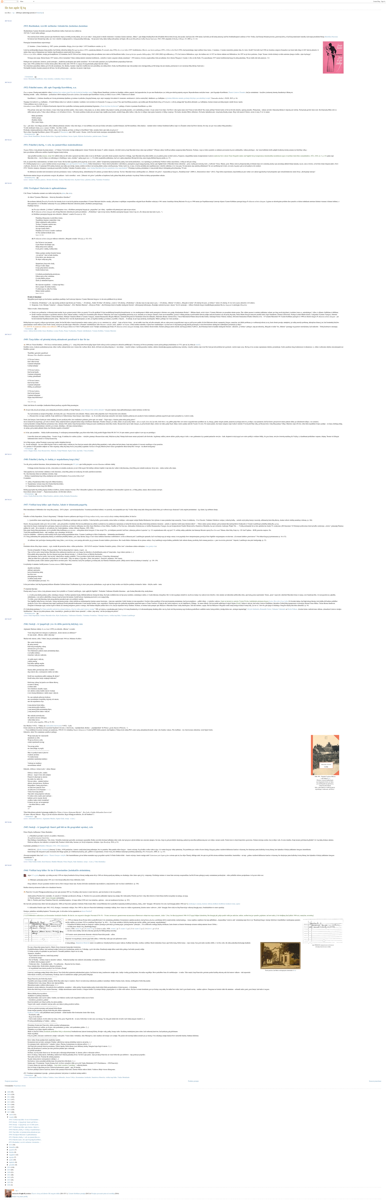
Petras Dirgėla (67, 862)
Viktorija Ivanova (103, 615)
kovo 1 (150, 928)
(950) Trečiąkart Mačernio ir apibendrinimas (45, 188)
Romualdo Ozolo (265, 609)
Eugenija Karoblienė (61, 136)
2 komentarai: (29, 77)
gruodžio (12, 1165)
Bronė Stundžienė (34, 136)
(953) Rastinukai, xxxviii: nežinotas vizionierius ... (25, 1142)
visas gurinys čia (150, 546)
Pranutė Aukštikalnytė (84, 331)
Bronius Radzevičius (47, 136)
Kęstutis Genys (80, 180)
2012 (9, 1099)
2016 (9, 1109)
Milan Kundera (48, 496)
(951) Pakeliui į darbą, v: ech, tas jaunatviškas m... (25, 1137)
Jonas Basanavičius (44, 451)
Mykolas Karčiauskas (85, 136)
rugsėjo (11, 1157)
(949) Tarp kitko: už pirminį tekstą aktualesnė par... (25, 1132)
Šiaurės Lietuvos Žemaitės (237, 92)
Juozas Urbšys (70, 1077)
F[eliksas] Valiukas (34, 1012)
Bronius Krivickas (52, 180)
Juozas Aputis (72, 136)
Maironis (53, 451)
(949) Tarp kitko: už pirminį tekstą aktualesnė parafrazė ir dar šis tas (56, 339)
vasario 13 (123, 928)
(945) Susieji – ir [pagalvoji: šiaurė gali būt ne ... (24, 1122)
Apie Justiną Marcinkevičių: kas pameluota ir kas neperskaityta (107, 168)
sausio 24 (78, 928)
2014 (9, 1104)
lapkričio (12, 1162)
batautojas (40, 13)
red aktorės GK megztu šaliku (46, 1193)
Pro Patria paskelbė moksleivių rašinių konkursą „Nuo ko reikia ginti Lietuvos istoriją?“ (67, 609)
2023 (9, 1180)
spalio (11, 1160)
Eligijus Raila (33, 451)
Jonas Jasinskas (48, 79)
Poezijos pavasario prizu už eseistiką (102, 1193)
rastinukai (57, 79)
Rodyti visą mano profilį (19, 1196)
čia (329, 778)
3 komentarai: (29, 329)
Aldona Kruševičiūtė (35, 331)
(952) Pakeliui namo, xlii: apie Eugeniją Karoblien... (25, 1140)
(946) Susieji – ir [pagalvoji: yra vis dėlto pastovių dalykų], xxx (53, 624)
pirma (63, 193)
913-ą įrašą (35, 875)
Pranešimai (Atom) (20, 1086)
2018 (9, 1167)
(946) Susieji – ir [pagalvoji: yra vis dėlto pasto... (24, 1124)
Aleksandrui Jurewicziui (53, 726)
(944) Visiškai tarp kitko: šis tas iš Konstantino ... (24, 1119)
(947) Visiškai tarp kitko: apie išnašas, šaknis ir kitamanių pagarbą (55, 504)
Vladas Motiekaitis (123, 1077)
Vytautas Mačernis (110, 331)
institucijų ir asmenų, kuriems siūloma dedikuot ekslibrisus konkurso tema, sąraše (214, 904)
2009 (9, 1092)
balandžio (12, 1147)
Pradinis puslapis (193, 1081)
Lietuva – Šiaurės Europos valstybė (54, 855)
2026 (9, 1185)
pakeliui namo (97, 136)
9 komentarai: (29, 1075)
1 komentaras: (29, 816)
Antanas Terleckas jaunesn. (37, 180)
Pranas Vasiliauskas (70, 331)
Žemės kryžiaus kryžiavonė (109, 106)
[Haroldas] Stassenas (331, 37)
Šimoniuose (64, 132)
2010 (9, 1094)
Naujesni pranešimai (11, 1081)
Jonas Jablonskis (60, 1077)
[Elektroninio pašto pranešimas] (35, 77)
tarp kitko (80, 451)
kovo (11, 1145)
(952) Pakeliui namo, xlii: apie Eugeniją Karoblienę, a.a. (50, 87)
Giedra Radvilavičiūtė (35, 496)
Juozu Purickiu (86, 911)
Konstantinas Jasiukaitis (83, 1077)
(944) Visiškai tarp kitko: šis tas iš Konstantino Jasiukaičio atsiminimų (57, 870)
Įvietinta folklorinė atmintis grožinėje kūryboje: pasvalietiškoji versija (188, 98)
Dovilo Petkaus (292, 609)
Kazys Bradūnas (48, 331)
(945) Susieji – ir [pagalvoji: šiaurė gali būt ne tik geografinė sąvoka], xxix (58, 827)
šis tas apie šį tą (15, 7)
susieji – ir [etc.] (70, 818)
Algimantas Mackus (49, 818)
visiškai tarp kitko (115, 615)
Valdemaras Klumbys (75, 615)
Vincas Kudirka (89, 451)
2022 (9, 1177)
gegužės (12, 1150)
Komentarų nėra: (30, 134)
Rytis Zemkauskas (62, 615)
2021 (9, 1175)
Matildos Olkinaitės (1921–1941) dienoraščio (54, 846)
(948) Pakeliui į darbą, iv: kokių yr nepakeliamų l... (25, 1129)
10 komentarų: (29, 494)
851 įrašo (76, 464)
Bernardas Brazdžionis (36, 79)
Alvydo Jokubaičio (253, 609)
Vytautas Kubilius (98, 331)
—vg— (13, 13)
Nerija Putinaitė (62, 451)
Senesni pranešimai (375, 1081)
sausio (11, 1114)
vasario (11, 1117)
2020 (9, 1172)
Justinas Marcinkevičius (66, 180)
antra (69, 193)
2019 (9, 1170)
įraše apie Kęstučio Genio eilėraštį (77, 164)
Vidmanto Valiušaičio (279, 609)
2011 (9, 1097)
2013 (9, 1102)
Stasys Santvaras (66, 79)
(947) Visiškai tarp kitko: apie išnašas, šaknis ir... (24, 1127)
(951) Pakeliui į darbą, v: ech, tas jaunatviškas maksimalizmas (53, 144)
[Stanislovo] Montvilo (82, 943)
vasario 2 (113, 928)
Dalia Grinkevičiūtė (35, 862)
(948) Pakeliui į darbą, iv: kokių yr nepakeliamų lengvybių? (52, 459)
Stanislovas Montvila (98, 1077)
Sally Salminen (78, 862)
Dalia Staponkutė (34, 615)
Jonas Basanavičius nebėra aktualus (92, 410)
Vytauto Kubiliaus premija (76, 1193)
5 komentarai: (29, 448)
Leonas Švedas (58, 331)
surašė (198, 344)
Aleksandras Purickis (35, 1077)
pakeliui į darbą (90, 180)
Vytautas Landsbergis (128, 615)
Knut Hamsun (46, 862)
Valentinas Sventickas (103, 180)
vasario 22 (137, 928)
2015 (9, 1107)
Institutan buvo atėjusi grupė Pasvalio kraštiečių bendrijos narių (72, 92)
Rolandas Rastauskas (71, 496)
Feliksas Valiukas (48, 1077)
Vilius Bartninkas (99, 862)
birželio (11, 1152)
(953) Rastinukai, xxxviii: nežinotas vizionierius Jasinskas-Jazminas (56, 26)
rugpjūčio (12, 1155)
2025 (9, 1182)
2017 (9, 1112)
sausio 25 (90, 928)
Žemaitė (104, 136)
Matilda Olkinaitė (57, 862)
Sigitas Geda (72, 451)
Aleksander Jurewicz (35, 818)
